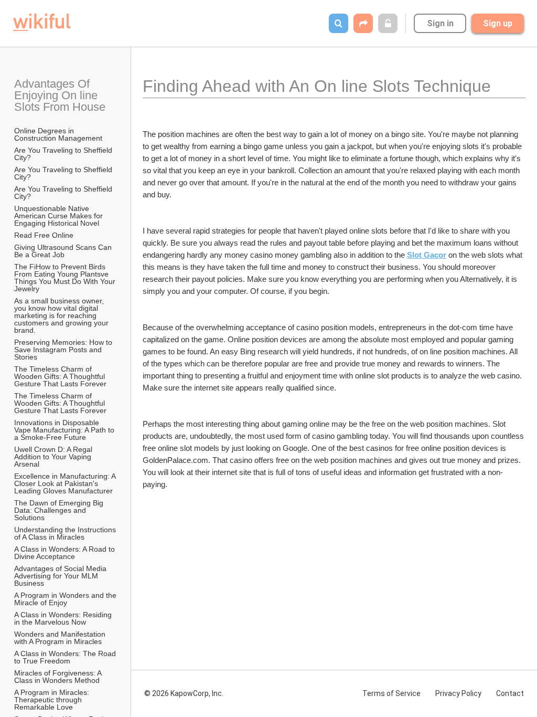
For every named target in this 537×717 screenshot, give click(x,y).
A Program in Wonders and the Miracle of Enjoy (66, 599)
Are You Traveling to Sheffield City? (64, 154)
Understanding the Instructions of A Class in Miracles (66, 533)
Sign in (440, 23)
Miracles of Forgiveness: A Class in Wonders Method (58, 676)
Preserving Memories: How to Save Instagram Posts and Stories (64, 349)
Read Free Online (45, 235)
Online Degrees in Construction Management (58, 134)
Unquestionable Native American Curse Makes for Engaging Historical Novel (59, 215)
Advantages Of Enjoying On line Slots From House (59, 95)
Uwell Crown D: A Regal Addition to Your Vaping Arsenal (54, 456)
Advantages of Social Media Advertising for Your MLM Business (61, 575)
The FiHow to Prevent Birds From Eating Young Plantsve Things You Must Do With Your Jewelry (65, 277)
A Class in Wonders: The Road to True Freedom (66, 657)
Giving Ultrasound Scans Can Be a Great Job (64, 251)
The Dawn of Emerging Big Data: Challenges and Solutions (59, 510)
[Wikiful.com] (41, 22)
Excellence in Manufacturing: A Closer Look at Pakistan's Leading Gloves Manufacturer (65, 483)
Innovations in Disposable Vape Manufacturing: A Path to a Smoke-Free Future (65, 429)
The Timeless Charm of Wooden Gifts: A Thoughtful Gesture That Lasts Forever (60, 376)
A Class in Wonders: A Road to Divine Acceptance (65, 553)
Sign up (497, 23)
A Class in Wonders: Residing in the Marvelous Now (64, 618)
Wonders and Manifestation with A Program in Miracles (61, 638)
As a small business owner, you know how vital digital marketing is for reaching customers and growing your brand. (62, 315)
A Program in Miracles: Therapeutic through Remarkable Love (52, 699)
